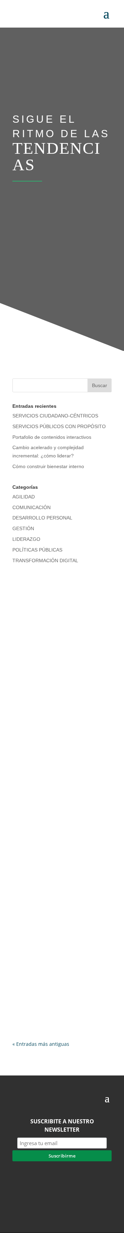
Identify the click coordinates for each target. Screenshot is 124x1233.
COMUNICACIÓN (31, 507)
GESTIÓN (23, 528)
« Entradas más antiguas (40, 1044)
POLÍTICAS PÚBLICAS (37, 550)
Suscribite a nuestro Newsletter (62, 1125)
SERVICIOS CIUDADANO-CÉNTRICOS (55, 415)
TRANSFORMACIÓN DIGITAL (45, 560)
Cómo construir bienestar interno (48, 466)
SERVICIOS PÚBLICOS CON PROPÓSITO (59, 426)
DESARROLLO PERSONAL (42, 518)
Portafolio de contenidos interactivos (51, 437)
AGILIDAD (23, 496)
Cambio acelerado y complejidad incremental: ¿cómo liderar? (59, 978)
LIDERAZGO (26, 539)
